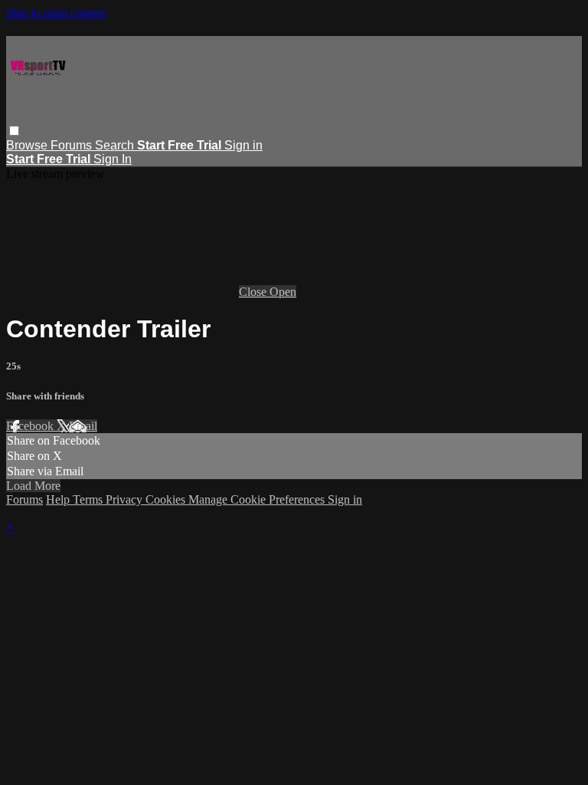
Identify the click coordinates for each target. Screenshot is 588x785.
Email (83, 425)
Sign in (243, 145)
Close (254, 291)
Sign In (112, 159)
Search (116, 145)
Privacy (125, 499)
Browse (28, 145)
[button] (14, 131)
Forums (73, 145)
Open (283, 291)
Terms (89, 499)
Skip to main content (56, 12)
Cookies (166, 499)
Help (59, 499)
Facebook (31, 425)
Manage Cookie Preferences (258, 499)
